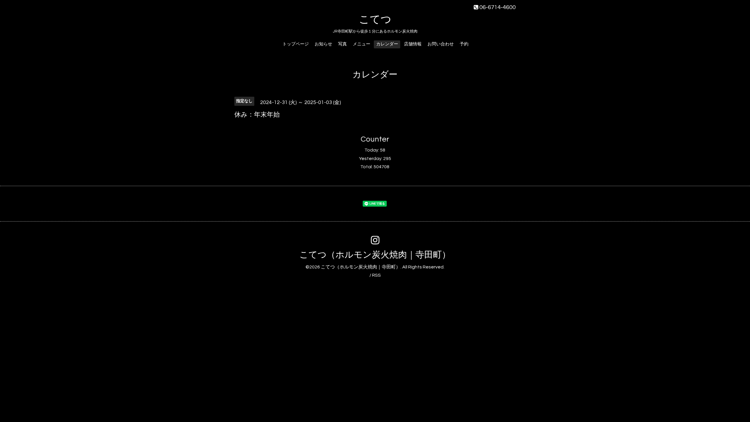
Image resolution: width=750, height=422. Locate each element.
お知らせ (323, 44)
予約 (464, 44)
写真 (342, 44)
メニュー (361, 44)
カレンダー (387, 44)
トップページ (295, 44)
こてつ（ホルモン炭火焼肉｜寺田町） (375, 254)
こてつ (375, 19)
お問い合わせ (440, 44)
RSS (376, 275)
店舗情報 (413, 44)
